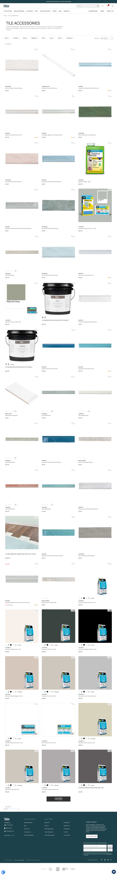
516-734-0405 (9, 825)
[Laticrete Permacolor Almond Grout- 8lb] (86, 598)
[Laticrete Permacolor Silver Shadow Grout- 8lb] (81, 598)
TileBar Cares (66, 825)
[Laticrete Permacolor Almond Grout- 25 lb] (13, 738)
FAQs (25, 825)
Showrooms (47, 822)
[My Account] (102, 5)
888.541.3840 (9, 828)
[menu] (37, 11)
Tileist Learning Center (49, 835)
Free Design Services (48, 828)
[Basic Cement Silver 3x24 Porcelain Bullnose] (79, 458)
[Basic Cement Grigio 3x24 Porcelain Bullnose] (81, 458)
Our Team (66, 832)
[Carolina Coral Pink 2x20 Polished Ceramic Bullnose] (6, 271)
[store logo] (6, 6)
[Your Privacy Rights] (3, 872)
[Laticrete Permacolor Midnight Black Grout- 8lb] (84, 598)
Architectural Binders (28, 835)
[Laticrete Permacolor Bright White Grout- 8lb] (79, 598)
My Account (26, 828)
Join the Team (67, 835)
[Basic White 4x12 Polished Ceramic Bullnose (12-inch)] (13, 411)
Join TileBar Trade (92, 836)
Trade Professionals (48, 832)
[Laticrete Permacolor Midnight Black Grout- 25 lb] (11, 738)
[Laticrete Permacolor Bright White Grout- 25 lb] (6, 738)
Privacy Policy (7, 835)
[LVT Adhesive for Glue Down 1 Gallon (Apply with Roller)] (42, 317)
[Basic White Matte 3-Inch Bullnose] (8, 411)
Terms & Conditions (109, 854)
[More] (15, 271)
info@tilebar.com (10, 831)
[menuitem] (8, 11)
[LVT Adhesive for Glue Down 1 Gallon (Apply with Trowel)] (45, 317)
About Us (46, 825)
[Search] (98, 6)
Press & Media (67, 828)
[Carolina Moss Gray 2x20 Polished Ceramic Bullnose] (11, 271)
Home (5, 15)
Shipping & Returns (28, 822)
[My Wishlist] (107, 6)
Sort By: (97, 38)
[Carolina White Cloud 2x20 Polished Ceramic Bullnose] (13, 271)
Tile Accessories (13, 15)
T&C (13, 835)
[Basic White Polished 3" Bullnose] (11, 411)
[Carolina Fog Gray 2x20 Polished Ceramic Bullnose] (8, 271)
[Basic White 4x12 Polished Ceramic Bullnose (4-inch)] (6, 411)
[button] (8, 860)
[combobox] (87, 6)
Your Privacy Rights (19, 860)
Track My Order (27, 832)
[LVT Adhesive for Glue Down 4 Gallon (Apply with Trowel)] (8, 364)
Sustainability (67, 822)
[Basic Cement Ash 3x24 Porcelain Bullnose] (84, 458)
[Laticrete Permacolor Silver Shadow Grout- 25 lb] (8, 738)
